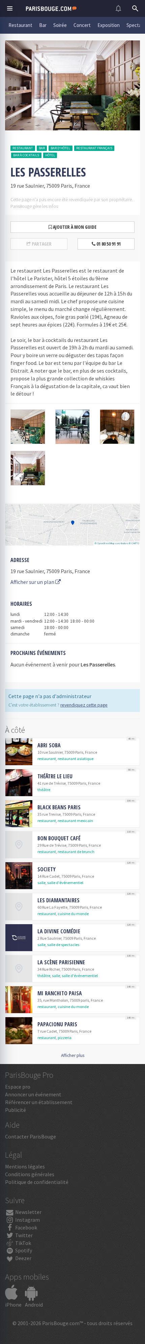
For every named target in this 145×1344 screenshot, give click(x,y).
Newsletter (27, 1212)
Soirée (60, 25)
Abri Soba (49, 745)
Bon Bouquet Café (59, 838)
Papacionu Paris (57, 1024)
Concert (82, 25)
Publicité (15, 1109)
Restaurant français (94, 148)
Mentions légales (25, 1166)
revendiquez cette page (84, 705)
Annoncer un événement (33, 1094)
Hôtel (50, 155)
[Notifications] (118, 8)
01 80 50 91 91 (108, 244)
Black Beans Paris (59, 807)
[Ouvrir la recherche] (135, 8)
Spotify (23, 1250)
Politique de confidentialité (36, 1182)
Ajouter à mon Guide (74, 227)
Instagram (27, 1219)
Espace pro (17, 1086)
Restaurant (20, 25)
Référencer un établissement (38, 1102)
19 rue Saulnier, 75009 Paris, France (50, 571)
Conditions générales (29, 1174)
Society (46, 869)
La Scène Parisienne (61, 962)
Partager (41, 244)
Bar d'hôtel (60, 148)
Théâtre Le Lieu (54, 776)
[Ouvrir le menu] (10, 8)
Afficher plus (72, 1055)
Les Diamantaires (58, 900)
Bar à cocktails (26, 155)
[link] (72, 751)
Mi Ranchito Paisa (59, 993)
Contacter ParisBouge (30, 1136)
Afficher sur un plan (32, 582)
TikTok (22, 1243)
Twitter (23, 1235)
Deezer (22, 1258)
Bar (43, 25)
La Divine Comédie (58, 931)
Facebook (25, 1227)
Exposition (108, 25)
